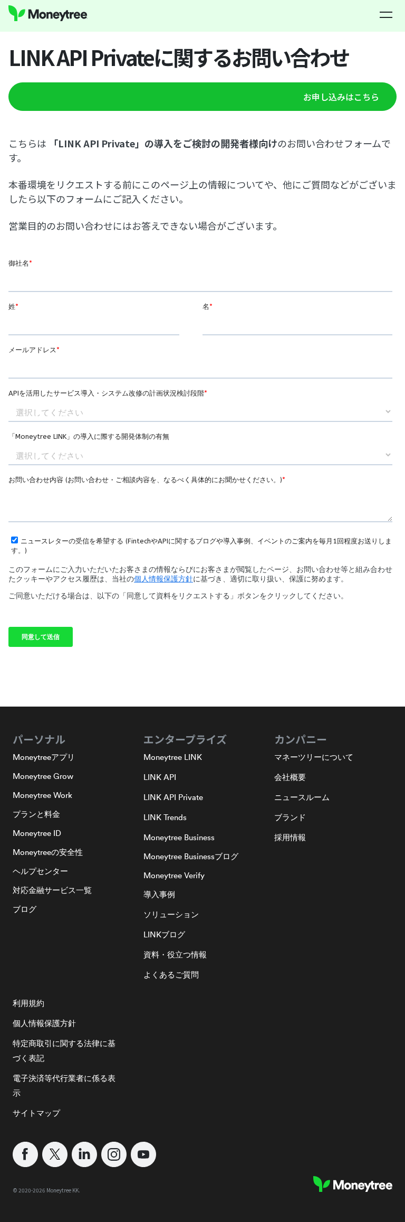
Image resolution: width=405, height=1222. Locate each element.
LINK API (159, 777)
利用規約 (28, 1003)
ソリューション (171, 914)
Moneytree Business (179, 837)
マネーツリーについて (313, 757)
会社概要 (290, 777)
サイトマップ (36, 1113)
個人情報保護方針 (44, 1023)
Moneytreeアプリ (44, 757)
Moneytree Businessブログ (190, 856)
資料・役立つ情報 (175, 955)
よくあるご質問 (171, 975)
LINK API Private (173, 797)
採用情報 (290, 837)
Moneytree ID (37, 833)
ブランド (290, 817)
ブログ (24, 909)
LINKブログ (164, 934)
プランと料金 (36, 814)
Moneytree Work (42, 795)
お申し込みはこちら (341, 96)
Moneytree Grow (43, 776)
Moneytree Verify (174, 875)
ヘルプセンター (40, 871)
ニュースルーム (302, 797)
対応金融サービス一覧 (52, 890)
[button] (386, 15)
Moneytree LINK (172, 757)
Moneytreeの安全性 (48, 852)
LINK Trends (165, 817)
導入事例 (159, 894)
